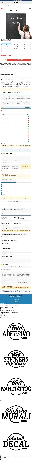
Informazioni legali (2, 315)
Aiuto (10, 317)
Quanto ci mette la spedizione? (6, 248)
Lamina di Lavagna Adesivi (4, 67)
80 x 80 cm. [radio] (6, 44)
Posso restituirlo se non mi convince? (7, 256)
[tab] (2, 40)
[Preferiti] (27, 2)
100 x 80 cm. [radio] (26, 44)
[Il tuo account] (29, 2)
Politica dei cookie (16, 315)
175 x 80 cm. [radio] (25, 46)
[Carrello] (31, 2)
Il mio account (8, 317)
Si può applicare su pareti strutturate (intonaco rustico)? (9, 240)
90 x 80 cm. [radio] (16, 44)
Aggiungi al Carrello (19, 59)
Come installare (16, 312)
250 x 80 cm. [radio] (26, 48)
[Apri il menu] (1, 2)
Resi (12, 312)
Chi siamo (1, 313)
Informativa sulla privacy (8, 315)
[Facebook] (1, 458)
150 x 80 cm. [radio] (16, 46)
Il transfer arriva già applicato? (6, 251)
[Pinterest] (2, 458)
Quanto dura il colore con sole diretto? (7, 253)
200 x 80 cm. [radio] (6, 48)
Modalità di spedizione (3, 312)
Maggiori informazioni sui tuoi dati (3, 303)
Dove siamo (13, 317)
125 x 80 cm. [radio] (6, 46)
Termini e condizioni (2, 315)
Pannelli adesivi (8, 4)
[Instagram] (0, 458)
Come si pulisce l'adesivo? (5, 243)
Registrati (16, 301)
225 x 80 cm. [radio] (16, 48)
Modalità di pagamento (9, 312)
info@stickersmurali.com (3, 317)
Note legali (13, 315)
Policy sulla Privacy (17, 299)
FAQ (13, 312)
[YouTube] (3, 458)
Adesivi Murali (3, 4)
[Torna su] (0, 459)
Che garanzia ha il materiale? (6, 245)
